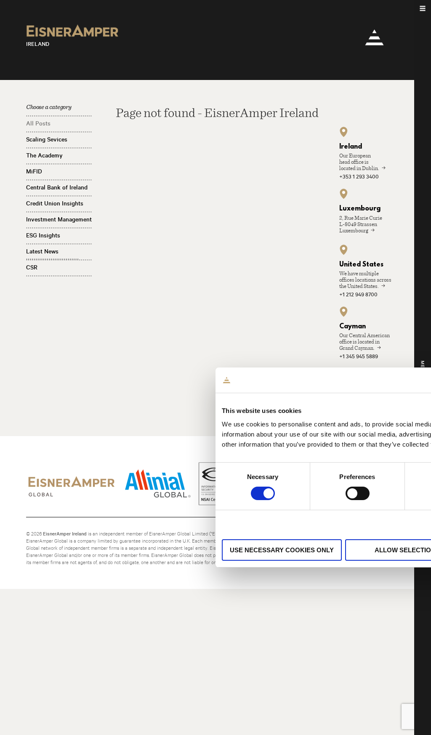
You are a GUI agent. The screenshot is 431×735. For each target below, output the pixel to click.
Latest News (42, 251)
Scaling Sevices (46, 139)
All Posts (38, 123)
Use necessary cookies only (282, 550)
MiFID (34, 171)
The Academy (44, 155)
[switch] (358, 493)
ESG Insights (43, 235)
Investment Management (59, 219)
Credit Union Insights (54, 203)
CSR (31, 267)
